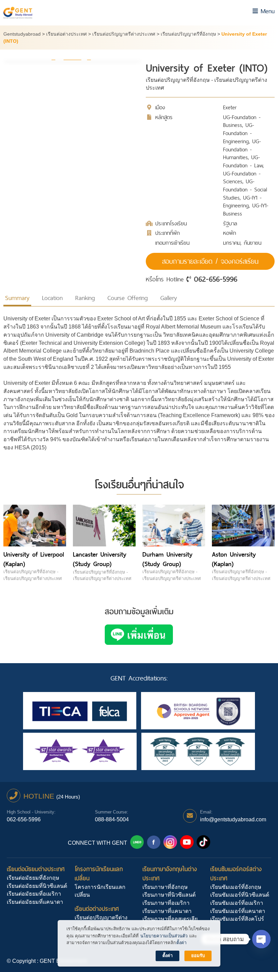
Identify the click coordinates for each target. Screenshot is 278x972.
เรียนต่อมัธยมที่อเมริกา (34, 894)
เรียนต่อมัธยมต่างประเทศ (36, 869)
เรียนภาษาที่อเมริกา (166, 903)
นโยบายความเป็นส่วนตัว (163, 935)
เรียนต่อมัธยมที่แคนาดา (35, 902)
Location (52, 298)
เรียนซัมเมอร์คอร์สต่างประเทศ (236, 873)
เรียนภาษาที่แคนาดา (167, 911)
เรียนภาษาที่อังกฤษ (165, 887)
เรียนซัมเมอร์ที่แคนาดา (237, 911)
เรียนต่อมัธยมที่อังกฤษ (33, 878)
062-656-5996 (215, 279)
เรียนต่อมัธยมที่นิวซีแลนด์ (37, 886)
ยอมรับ (198, 955)
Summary (17, 298)
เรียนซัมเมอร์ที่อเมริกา (236, 903)
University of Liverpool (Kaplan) (33, 559)
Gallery (168, 298)
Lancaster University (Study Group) (99, 559)
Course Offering (127, 298)
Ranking (85, 298)
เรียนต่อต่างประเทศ (97, 909)
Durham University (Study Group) (167, 559)
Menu (266, 11)
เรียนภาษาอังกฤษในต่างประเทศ (169, 873)
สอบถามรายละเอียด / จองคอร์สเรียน (210, 261)
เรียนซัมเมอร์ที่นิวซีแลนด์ (239, 895)
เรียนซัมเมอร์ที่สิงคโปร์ (237, 919)
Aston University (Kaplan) (234, 559)
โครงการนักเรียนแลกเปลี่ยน (99, 873)
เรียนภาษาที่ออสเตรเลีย (170, 919)
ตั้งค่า (181, 942)
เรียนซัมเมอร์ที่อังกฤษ (235, 887)
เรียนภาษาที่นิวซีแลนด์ (169, 895)
